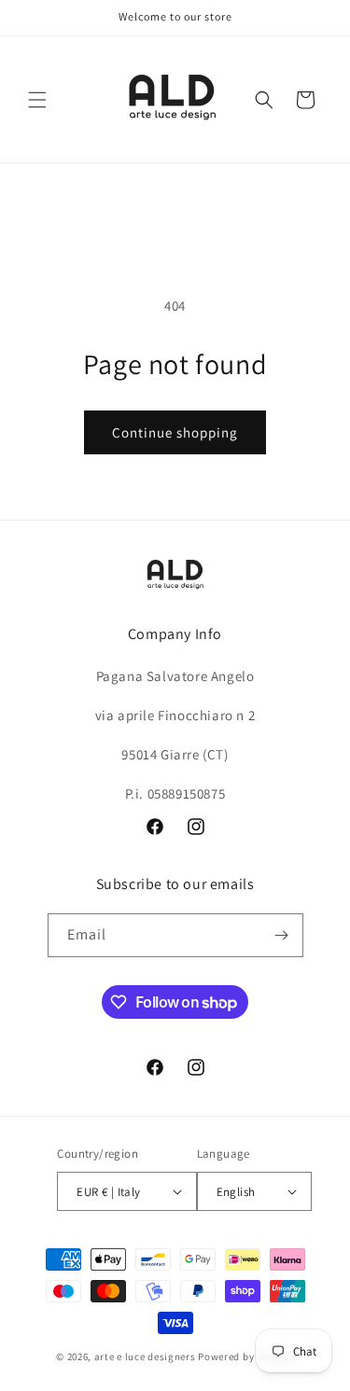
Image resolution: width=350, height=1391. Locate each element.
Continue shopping (175, 432)
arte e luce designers (145, 1356)
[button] (37, 99)
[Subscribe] (281, 935)
